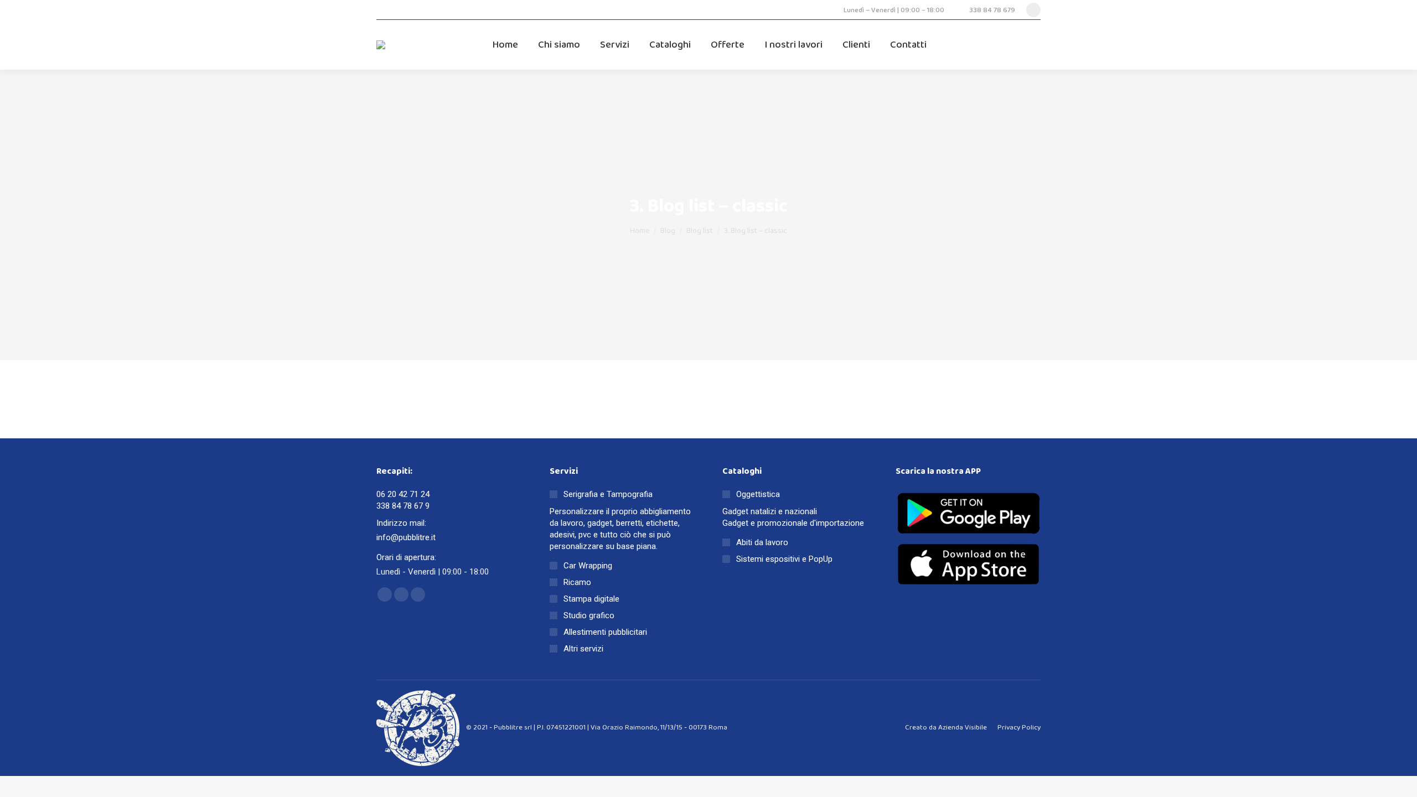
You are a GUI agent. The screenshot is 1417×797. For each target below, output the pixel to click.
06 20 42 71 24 (403, 494)
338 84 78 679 (992, 10)
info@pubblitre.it (406, 537)
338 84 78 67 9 (403, 506)
